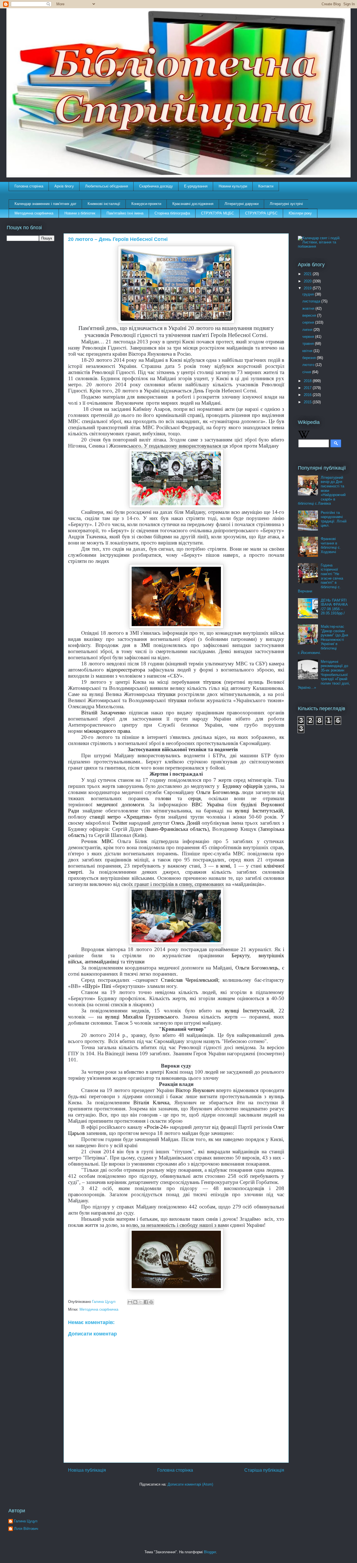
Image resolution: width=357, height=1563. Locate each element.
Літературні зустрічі (286, 204)
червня (308, 336)
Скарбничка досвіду (156, 186)
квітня (307, 351)
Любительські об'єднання (106, 186)
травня (308, 343)
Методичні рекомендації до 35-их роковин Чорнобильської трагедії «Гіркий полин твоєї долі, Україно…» (324, 675)
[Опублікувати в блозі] (135, 1302)
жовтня (308, 308)
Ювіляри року (300, 213)
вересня (309, 315)
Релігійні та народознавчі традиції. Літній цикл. (333, 519)
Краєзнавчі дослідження (192, 204)
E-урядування (196, 186)
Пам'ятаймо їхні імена (125, 213)
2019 (308, 288)
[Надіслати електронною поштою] (130, 1302)
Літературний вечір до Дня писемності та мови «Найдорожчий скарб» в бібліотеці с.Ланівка (322, 490)
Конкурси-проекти (146, 204)
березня (309, 358)
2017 (308, 388)
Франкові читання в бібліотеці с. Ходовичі (331, 545)
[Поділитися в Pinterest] (151, 1302)
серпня (308, 322)
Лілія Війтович (26, 1529)
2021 (308, 274)
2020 (308, 281)
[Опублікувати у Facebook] (146, 1302)
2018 (308, 381)
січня (307, 372)
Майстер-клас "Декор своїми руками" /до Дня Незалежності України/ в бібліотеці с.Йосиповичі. (323, 639)
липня (307, 330)
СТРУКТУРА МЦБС (217, 213)
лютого (308, 365)
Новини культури (233, 186)
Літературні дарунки (242, 204)
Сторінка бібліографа (172, 213)
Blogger (210, 1552)
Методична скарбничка (34, 213)
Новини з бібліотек (79, 213)
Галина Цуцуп (25, 1521)
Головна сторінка (29, 186)
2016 (308, 395)
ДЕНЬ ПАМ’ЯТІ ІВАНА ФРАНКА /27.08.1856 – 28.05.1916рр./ (334, 607)
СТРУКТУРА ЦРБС (261, 213)
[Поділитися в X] (140, 1302)
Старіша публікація (264, 1470)
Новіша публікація (87, 1470)
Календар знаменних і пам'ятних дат (45, 204)
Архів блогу (64, 186)
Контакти (265, 186)
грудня (308, 294)
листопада (311, 301)
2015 (308, 402)
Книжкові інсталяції (104, 204)
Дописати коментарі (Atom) (190, 1484)
